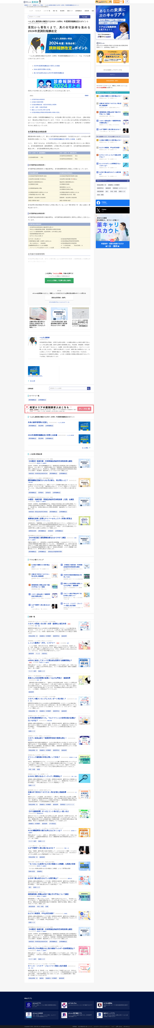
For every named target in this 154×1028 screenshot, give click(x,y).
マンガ (38, 653)
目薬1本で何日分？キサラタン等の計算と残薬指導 (47, 792)
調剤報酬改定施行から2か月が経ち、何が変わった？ (48, 480)
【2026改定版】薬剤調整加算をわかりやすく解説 (47, 538)
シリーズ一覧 (47, 10)
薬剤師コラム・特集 (38, 5)
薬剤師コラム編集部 (41, 463)
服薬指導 (87, 10)
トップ (31, 10)
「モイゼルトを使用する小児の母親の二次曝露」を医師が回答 (51, 864)
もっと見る (85, 448)
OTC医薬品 (52, 823)
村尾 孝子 (39, 680)
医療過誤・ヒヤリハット (67, 804)
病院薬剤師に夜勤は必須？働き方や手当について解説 (48, 894)
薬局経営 (48, 492)
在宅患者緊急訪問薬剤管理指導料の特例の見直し (46, 112)
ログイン (127, 2)
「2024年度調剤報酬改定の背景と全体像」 (61, 139)
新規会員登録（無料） (59, 297)
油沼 (68, 643)
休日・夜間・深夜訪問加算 (39, 107)
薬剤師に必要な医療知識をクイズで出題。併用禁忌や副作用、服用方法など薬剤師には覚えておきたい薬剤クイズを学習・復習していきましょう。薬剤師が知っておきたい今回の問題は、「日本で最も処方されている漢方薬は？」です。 (52, 882)
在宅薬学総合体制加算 (38, 99)
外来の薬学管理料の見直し (43, 69)
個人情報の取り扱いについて (85, 1026)
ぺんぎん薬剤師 (61, 422)
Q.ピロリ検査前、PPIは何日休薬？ (41, 913)
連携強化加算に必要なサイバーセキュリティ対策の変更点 (50, 518)
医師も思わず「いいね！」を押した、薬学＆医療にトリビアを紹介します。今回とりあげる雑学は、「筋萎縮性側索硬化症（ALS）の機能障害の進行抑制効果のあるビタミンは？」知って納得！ (52, 836)
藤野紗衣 (70, 878)
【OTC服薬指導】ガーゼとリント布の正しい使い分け (48, 811)
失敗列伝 (44, 653)
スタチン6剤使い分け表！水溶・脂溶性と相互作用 (47, 624)
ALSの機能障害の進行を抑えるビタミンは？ (45, 830)
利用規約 (75, 1026)
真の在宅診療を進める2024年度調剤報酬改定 (49, 73)
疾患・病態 (100, 194)
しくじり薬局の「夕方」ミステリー (42, 643)
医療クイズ (70, 10)
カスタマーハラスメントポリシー (102, 1026)
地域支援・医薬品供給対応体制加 (38, 511)
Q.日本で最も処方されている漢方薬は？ (43, 878)
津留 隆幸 (30, 482)
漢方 (30, 887)
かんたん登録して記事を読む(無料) (59, 280)
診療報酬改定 (78, 10)
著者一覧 (55, 10)
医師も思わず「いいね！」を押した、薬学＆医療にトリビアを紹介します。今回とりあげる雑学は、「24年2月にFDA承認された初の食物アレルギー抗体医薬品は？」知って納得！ (52, 954)
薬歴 (93, 10)
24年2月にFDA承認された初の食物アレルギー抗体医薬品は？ (51, 948)
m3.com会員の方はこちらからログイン (58, 302)
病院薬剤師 (32, 906)
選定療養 (62, 10)
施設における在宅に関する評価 (41, 110)
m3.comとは (127, 1026)
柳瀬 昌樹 (49, 720)
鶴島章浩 (30, 740)
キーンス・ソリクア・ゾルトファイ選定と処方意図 (47, 966)
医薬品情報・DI (33, 636)
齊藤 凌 (66, 848)
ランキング (38, 10)
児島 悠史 (37, 625)
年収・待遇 (32, 769)
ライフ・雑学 (32, 671)
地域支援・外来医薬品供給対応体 (38, 473)
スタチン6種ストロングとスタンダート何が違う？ (47, 699)
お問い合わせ (119, 1026)
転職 (38, 769)
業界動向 (40, 492)
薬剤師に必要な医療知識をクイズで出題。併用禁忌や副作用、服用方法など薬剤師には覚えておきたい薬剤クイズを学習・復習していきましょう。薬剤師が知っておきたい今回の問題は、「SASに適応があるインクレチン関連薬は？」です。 (52, 781)
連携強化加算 (32, 531)
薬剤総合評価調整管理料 (55, 551)
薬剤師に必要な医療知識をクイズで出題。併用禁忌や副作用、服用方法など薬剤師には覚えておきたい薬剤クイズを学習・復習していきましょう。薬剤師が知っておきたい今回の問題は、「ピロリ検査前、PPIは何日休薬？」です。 (52, 918)
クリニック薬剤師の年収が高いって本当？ (44, 757)
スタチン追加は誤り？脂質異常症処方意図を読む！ (47, 738)
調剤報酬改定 (32, 400)
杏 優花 (65, 913)
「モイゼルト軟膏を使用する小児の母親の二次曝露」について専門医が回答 (49, 868)
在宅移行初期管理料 (37, 102)
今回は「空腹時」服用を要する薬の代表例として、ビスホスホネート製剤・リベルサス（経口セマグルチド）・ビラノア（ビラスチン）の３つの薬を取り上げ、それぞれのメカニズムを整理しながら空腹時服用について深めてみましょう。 (52, 852)
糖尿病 (41, 978)
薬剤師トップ (27, 5)
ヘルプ (112, 1026)
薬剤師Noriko (40, 813)
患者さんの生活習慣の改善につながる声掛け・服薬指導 (49, 678)
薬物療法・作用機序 (45, 636)
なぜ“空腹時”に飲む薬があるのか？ (42, 848)
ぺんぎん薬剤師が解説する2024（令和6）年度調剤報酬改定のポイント (62, 5)
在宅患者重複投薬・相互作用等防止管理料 (44, 104)
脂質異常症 (56, 636)
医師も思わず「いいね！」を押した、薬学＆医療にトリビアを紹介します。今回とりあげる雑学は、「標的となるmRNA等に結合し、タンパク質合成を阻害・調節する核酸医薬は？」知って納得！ (52, 666)
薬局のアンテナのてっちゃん (43, 520)
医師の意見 (32, 871)
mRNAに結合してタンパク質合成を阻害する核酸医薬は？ (50, 660)
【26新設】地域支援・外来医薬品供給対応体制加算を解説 (50, 461)
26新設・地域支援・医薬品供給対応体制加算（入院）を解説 (51, 499)
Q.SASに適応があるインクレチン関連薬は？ (45, 776)
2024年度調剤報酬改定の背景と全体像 (47, 66)
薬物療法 (39, 871)
